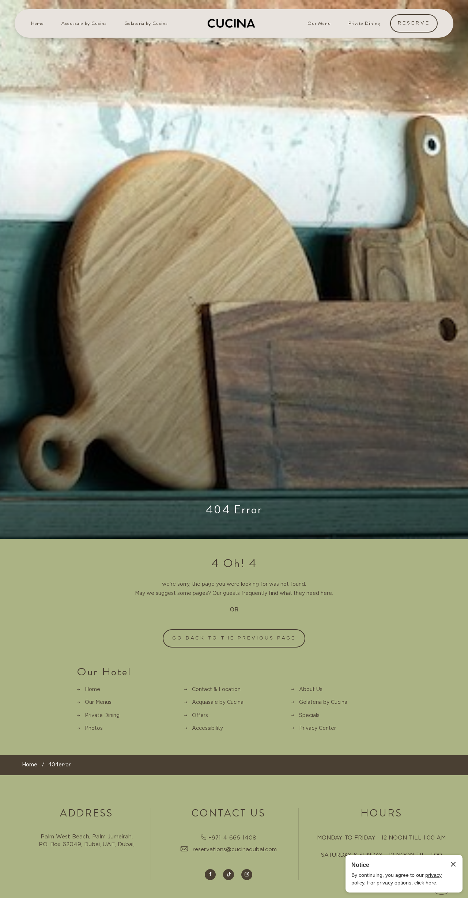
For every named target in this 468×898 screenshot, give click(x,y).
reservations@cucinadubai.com (235, 849)
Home (37, 23)
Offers (200, 715)
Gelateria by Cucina (146, 23)
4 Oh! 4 (234, 563)
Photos (94, 728)
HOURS (381, 813)
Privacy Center (317, 728)
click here (425, 883)
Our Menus (98, 702)
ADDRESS (86, 813)
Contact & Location (216, 689)
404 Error (234, 509)
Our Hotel (104, 672)
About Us (310, 689)
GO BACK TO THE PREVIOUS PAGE (234, 638)
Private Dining (364, 23)
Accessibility (207, 728)
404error (59, 764)
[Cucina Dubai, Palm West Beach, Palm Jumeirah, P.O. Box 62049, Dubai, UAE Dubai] (231, 23)
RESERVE (414, 23)
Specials (309, 715)
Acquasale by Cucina (84, 23)
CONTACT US (228, 813)
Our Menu (319, 23)
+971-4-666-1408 (232, 838)
